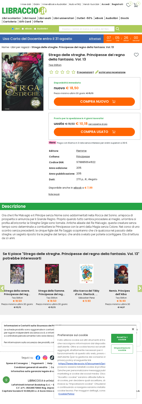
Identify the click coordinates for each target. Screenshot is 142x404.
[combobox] (87, 29)
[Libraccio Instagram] (45, 359)
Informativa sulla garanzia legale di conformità (38, 371)
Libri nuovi (29, 18)
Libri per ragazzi (20, 47)
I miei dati (26, 4)
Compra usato (94, 131)
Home (5, 47)
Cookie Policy (66, 394)
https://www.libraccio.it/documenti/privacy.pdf (87, 363)
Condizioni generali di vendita (30, 367)
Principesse (83, 156)
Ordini (36, 4)
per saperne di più (97, 124)
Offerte (38, 21)
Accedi (105, 4)
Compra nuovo (94, 101)
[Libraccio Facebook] (38, 359)
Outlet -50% (84, 18)
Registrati (117, 4)
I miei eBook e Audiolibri (54, 4)
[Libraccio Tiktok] (52, 359)
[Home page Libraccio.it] (24, 13)
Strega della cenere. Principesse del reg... (17, 292)
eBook (99, 18)
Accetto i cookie (122, 338)
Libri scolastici (11, 18)
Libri (16, 28)
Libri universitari (64, 18)
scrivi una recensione (112, 72)
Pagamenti (37, 363)
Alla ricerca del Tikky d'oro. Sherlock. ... (86, 292)
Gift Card (25, 21)
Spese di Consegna (17, 363)
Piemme (81, 150)
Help (49, 363)
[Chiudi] (133, 329)
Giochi (125, 18)
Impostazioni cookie (122, 349)
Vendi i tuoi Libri (91, 4)
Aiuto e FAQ (75, 4)
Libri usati (45, 18)
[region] (95, 361)
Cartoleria (9, 21)
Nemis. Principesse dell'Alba (121, 292)
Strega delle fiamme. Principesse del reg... (51, 292)
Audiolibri (112, 18)
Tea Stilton (54, 65)
